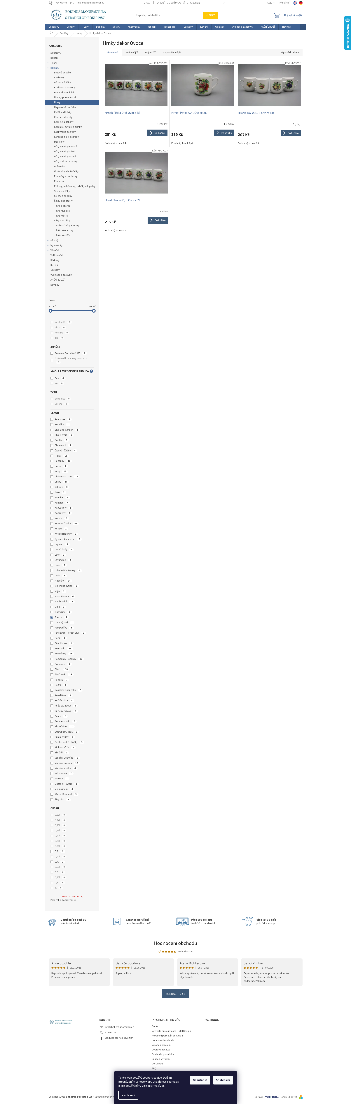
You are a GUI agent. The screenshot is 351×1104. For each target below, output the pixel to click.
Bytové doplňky (62, 73)
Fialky (61, 456)
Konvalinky (63, 508)
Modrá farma (64, 596)
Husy (60, 471)
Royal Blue (63, 695)
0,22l (60, 815)
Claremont (63, 445)
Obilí (59, 607)
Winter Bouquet (66, 794)
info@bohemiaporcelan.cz (119, 1027)
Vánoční (54, 250)
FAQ (154, 1068)
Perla (60, 638)
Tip (59, 338)
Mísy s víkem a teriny (65, 161)
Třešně (61, 753)
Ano (59, 378)
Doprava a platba (161, 1050)
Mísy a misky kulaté (64, 151)
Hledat (210, 15)
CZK (269, 3)
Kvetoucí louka (66, 523)
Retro (60, 685)
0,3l (59, 851)
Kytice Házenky (65, 534)
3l (58, 888)
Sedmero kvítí (65, 721)
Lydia (60, 575)
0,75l (60, 877)
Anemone (62, 419)
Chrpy (61, 482)
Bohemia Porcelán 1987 (70, 353)
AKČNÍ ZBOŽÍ (57, 280)
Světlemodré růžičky (69, 742)
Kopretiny (62, 513)
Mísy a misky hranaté (65, 147)
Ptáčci (61, 669)
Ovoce (61, 617)
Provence (62, 664)
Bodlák (61, 440)
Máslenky (59, 142)
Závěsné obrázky (63, 230)
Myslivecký (56, 245)
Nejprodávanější (172, 52)
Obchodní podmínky (163, 1054)
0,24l (60, 820)
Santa (60, 716)
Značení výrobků (161, 1059)
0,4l (59, 862)
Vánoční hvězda (66, 763)
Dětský (54, 240)
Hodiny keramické (64, 92)
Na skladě (62, 322)
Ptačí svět (63, 674)
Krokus (61, 518)
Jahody (61, 487)
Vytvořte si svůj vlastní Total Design (178, 3)
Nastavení (128, 1095)
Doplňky (54, 68)
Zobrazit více (176, 993)
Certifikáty (157, 1064)
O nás (147, 3)
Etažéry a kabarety (64, 87)
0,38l (60, 846)
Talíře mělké (61, 216)
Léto (59, 555)
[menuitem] (54, 27)
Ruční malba (64, 700)
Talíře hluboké (62, 211)
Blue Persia (63, 435)
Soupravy (55, 53)
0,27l (60, 836)
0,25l (60, 825)
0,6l (59, 872)
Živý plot (62, 799)
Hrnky (57, 102)
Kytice (61, 529)
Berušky (62, 424)
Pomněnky (63, 654)
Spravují (259, 1097)
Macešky (63, 581)
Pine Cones (63, 643)
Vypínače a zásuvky (61, 275)
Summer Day (64, 737)
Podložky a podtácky (65, 176)
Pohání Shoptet (288, 1097)
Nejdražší (150, 52)
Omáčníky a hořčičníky (66, 171)
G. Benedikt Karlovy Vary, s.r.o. (72, 360)
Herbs (60, 466)
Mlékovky (59, 166)
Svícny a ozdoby (63, 196)
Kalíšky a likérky (63, 112)
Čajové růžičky (65, 451)
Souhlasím (223, 1080)
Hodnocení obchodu (175, 943)
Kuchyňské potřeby (65, 132)
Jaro (59, 492)
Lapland (61, 544)
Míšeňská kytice (66, 586)
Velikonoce (63, 773)
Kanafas (61, 503)
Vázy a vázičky (62, 220)
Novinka (61, 333)
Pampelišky (63, 628)
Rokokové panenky (68, 690)
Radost (61, 680)
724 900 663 (111, 1032)
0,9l (59, 882)
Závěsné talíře (62, 235)
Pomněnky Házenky (68, 659)
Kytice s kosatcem (67, 539)
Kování (54, 265)
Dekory (54, 58)
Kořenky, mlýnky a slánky (68, 127)
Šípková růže (64, 747)
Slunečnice (64, 726)
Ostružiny (62, 612)
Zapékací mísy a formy (66, 225)
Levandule (63, 560)
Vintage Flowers (66, 784)
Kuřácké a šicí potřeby (66, 137)
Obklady (55, 270)
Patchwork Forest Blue (69, 633)
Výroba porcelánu (161, 1045)
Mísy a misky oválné (65, 156)
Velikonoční (56, 255)
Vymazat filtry (70, 896)
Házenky (62, 461)
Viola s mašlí (64, 789)
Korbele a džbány (64, 122)
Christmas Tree (66, 476)
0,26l (60, 830)
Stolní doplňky (62, 191)
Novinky (54, 285)
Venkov (61, 778)
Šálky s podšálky (63, 201)
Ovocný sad (64, 622)
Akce (59, 327)
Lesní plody (63, 549)
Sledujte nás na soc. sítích (119, 1038)
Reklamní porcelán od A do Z (167, 1036)
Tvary (53, 63)
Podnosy (59, 181)
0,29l (60, 841)
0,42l (60, 857)
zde (162, 1086)
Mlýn (59, 591)
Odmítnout (200, 1080)
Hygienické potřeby (65, 107)
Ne (58, 383)
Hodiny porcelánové (65, 97)
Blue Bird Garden (66, 430)
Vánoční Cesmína (66, 758)
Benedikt (62, 399)
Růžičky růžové (65, 711)
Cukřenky (59, 78)
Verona (61, 404)
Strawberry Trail (66, 732)
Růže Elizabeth (65, 706)
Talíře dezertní (62, 206)
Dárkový (55, 260)
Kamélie (61, 497)
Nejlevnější (132, 52)
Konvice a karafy (63, 117)
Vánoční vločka (65, 768)
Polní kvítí (63, 648)
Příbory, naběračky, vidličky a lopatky (74, 186)
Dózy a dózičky (62, 82)
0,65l (60, 867)
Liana (60, 565)
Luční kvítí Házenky (67, 570)
